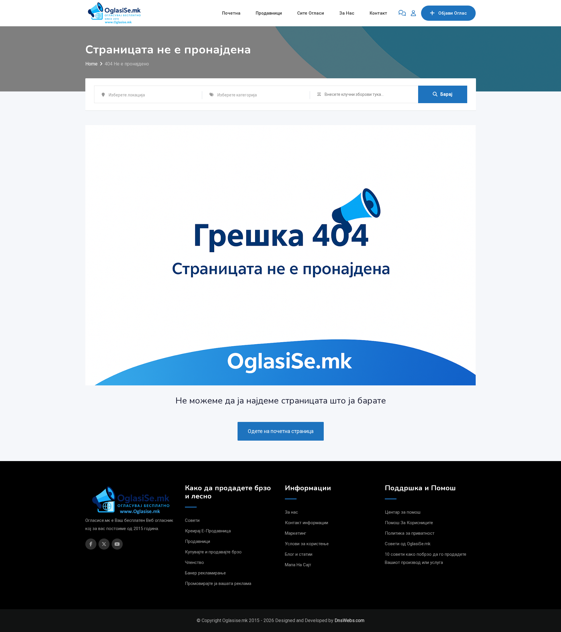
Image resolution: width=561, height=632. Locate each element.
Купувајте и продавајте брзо (213, 552)
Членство (194, 562)
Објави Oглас (452, 13)
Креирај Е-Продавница (208, 531)
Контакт (378, 13)
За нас (291, 512)
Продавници (269, 13)
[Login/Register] (413, 13)
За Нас (346, 13)
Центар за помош (402, 512)
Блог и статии (298, 554)
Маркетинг (295, 533)
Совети (192, 520)
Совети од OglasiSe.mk (407, 543)
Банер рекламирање (205, 573)
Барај (446, 94)
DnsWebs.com (349, 620)
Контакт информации (306, 522)
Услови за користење (307, 543)
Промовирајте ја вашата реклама (218, 583)
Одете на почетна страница (281, 431)
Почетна (231, 13)
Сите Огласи (310, 13)
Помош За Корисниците (409, 522)
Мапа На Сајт (298, 564)
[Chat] (402, 13)
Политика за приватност (409, 533)
